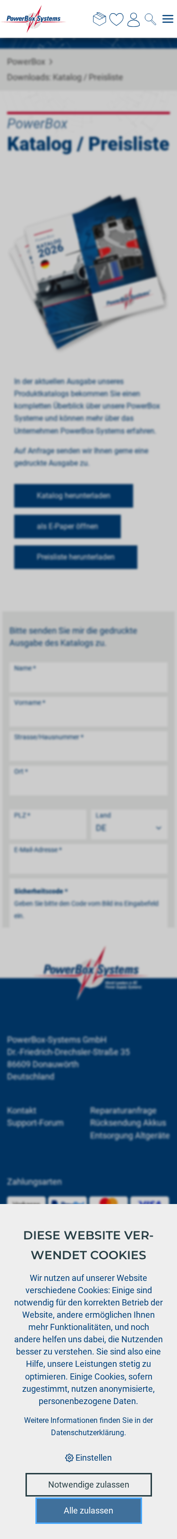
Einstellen (93, 1458)
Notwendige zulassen (88, 1484)
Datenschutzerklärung (87, 1432)
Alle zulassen (88, 1510)
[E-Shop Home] (33, 19)
